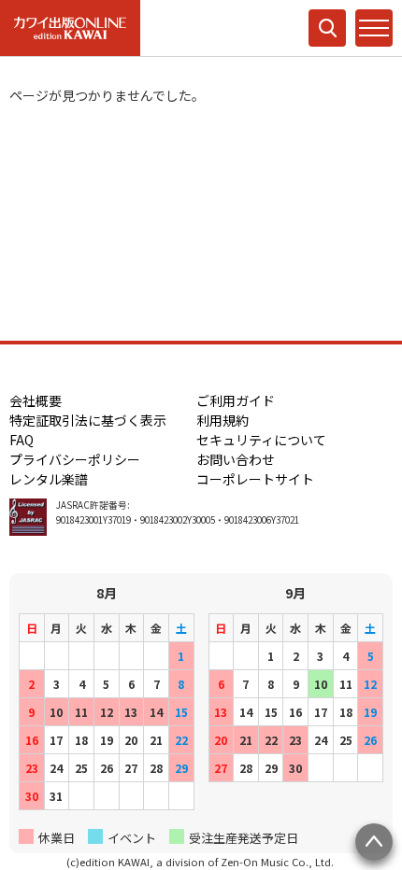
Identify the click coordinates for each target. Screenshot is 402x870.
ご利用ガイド (235, 400)
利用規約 (222, 420)
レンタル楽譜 (48, 479)
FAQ (21, 439)
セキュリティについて (261, 439)
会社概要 (35, 400)
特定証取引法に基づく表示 (87, 420)
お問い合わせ (235, 459)
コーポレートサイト (255, 479)
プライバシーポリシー (74, 459)
